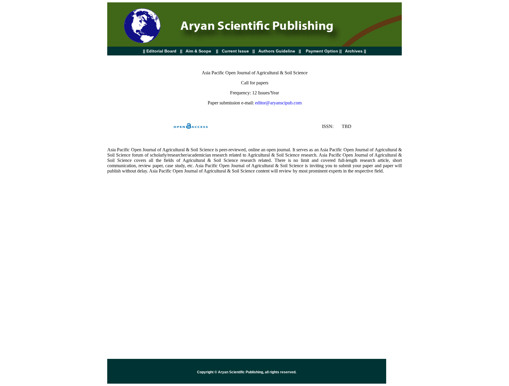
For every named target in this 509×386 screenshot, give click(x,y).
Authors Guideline (276, 51)
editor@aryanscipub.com (278, 102)
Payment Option (322, 51)
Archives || (355, 51)
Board (159, 51)
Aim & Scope (198, 51)
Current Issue (236, 51)
